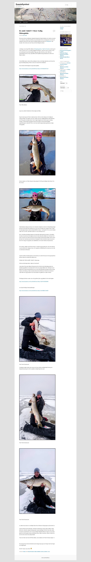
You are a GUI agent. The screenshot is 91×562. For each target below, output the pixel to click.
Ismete (42, 551)
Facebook (62, 27)
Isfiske (24, 551)
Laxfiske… (62, 51)
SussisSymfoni (22, 4)
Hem (20, 22)
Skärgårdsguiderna (38, 49)
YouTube (61, 28)
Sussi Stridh (25, 22)
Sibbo (46, 551)
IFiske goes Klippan (64, 53)
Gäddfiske (39, 551)
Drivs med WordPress (45, 557)
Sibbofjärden (48, 41)
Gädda (35, 551)
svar (49, 551)
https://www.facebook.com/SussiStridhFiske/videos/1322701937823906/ (33, 281)
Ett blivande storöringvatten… (66, 50)
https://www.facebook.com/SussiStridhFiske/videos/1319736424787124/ (33, 68)
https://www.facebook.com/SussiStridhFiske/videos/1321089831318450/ (33, 290)
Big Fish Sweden (46, 49)
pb (44, 551)
